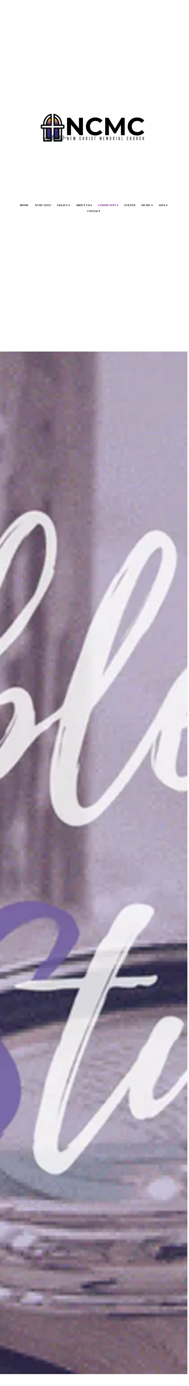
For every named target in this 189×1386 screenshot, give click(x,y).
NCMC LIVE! (43, 205)
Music (146, 205)
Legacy (62, 205)
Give (162, 205)
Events (129, 205)
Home (24, 205)
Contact (93, 211)
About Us (83, 205)
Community (107, 205)
